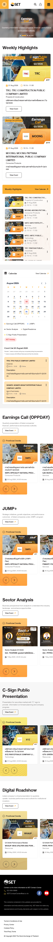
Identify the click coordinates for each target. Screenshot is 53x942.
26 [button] (26, 311)
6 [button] (32, 296)
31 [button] (14, 316)
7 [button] (38, 296)
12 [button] (26, 301)
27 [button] (33, 311)
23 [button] (8, 311)
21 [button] (39, 306)
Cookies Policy (9, 928)
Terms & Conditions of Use (13, 921)
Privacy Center (9, 924)
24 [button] (14, 311)
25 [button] (20, 311)
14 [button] (39, 301)
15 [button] (45, 301)
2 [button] (8, 296)
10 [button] (14, 301)
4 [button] (20, 296)
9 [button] (8, 301)
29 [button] (45, 311)
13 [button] (33, 301)
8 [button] (44, 296)
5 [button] (26, 296)
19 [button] (26, 306)
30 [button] (8, 316)
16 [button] (8, 306)
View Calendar (40, 189)
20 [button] (33, 306)
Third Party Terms (10, 931)
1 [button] (44, 291)
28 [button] (39, 311)
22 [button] (45, 306)
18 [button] (20, 306)
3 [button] (14, 296)
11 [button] (20, 301)
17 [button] (14, 306)
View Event (14, 108)
